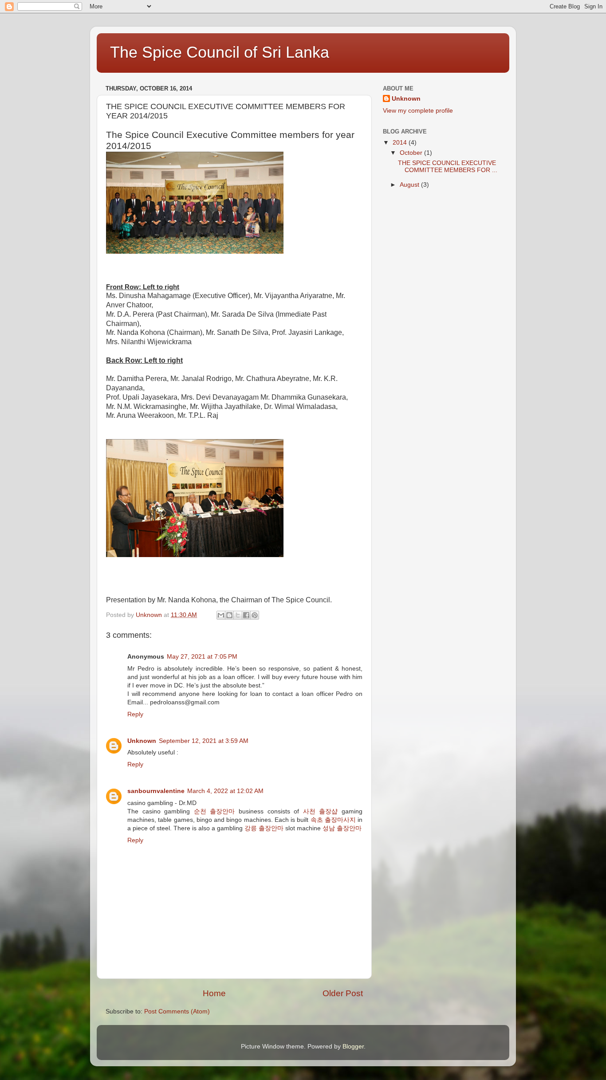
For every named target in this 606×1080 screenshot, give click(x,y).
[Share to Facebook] (246, 615)
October (412, 152)
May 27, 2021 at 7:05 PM (202, 656)
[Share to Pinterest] (254, 615)
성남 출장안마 (342, 828)
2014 (401, 142)
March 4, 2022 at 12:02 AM (225, 791)
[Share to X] (237, 615)
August (410, 184)
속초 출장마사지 (333, 820)
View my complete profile (418, 110)
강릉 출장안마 (263, 828)
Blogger (353, 1046)
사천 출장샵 (320, 811)
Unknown (141, 741)
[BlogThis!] (229, 615)
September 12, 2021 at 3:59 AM (203, 741)
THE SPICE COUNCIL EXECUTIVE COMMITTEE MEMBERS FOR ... (447, 166)
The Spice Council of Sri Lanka (219, 52)
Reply (135, 714)
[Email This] (220, 615)
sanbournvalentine (156, 791)
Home (214, 993)
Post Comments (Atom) (177, 1011)
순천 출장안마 (214, 811)
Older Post (343, 993)
